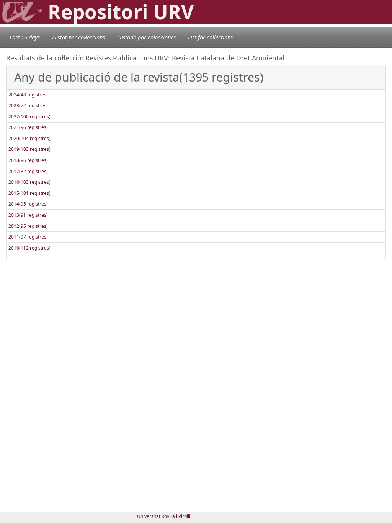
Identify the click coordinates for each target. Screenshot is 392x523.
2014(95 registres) (28, 204)
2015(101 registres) (29, 193)
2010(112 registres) (29, 248)
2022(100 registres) (29, 116)
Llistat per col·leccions (78, 37)
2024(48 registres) (28, 95)
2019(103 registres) (29, 149)
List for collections (210, 37)
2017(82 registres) (28, 171)
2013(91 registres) (28, 215)
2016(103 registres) (29, 182)
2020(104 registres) (29, 138)
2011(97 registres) (28, 237)
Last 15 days (25, 37)
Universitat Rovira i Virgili (163, 516)
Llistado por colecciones (146, 37)
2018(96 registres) (28, 160)
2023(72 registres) (28, 105)
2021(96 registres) (28, 127)
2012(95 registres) (28, 226)
